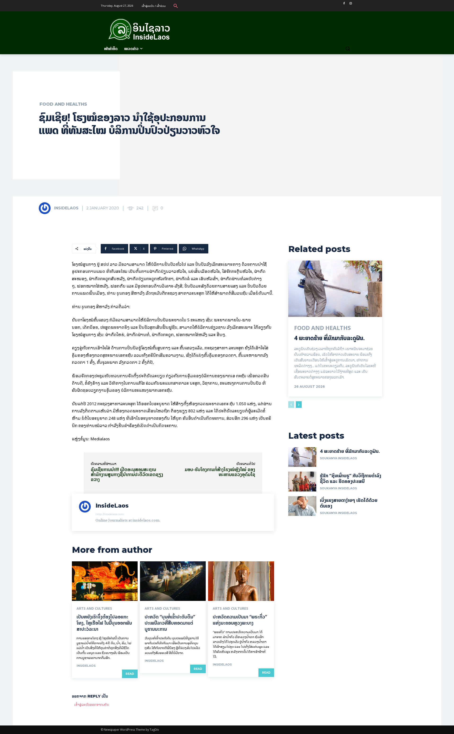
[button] (175, 5)
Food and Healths (63, 104)
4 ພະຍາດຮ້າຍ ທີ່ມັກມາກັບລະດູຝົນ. (329, 338)
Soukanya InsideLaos (338, 458)
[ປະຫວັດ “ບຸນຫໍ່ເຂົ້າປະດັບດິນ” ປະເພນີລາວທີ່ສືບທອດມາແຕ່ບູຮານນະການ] (173, 581)
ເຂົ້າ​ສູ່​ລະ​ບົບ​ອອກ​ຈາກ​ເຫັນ (91, 704)
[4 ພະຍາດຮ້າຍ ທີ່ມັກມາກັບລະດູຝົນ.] (335, 289)
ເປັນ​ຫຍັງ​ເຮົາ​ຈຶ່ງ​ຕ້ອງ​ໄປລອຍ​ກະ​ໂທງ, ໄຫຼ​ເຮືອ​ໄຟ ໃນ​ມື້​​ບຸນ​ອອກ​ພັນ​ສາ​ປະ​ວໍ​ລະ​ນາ (104, 623)
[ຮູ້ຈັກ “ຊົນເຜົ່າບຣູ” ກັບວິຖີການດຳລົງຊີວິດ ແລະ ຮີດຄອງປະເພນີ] (302, 481)
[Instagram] (350, 3)
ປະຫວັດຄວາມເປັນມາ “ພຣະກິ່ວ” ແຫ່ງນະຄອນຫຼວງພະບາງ (240, 620)
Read (130, 673)
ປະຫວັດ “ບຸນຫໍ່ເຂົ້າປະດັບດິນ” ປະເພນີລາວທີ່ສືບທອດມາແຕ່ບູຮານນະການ (170, 623)
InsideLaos (66, 208)
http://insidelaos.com (110, 514)
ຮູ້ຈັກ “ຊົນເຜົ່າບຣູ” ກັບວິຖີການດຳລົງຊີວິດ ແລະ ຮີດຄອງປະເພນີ (350, 478)
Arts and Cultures (94, 608)
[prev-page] (291, 404)
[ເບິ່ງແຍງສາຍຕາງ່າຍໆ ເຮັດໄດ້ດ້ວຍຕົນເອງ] (302, 506)
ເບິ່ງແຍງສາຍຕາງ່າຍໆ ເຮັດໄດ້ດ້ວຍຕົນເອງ (348, 503)
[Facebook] (344, 3)
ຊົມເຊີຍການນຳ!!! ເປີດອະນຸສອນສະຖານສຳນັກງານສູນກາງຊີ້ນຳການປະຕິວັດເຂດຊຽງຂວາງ (127, 474)
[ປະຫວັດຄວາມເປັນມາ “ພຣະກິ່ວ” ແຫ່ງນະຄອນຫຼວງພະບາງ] (241, 581)
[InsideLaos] (46, 208)
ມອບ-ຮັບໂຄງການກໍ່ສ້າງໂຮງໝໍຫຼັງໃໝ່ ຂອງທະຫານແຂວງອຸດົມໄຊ (220, 471)
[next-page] (299, 404)
